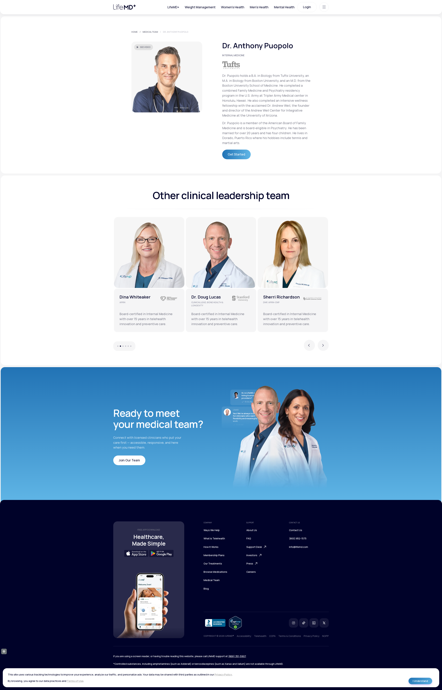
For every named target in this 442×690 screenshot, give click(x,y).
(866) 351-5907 (237, 656)
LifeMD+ (173, 7)
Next (323, 347)
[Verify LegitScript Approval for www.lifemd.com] (235, 623)
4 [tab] (126, 346)
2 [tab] (120, 346)
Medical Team (150, 31)
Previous (309, 347)
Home (134, 31)
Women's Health (232, 7)
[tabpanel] (149, 274)
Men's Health (259, 7)
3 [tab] (123, 346)
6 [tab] (132, 346)
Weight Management (200, 7)
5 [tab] (128, 346)
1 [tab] (116, 346)
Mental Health (284, 7)
